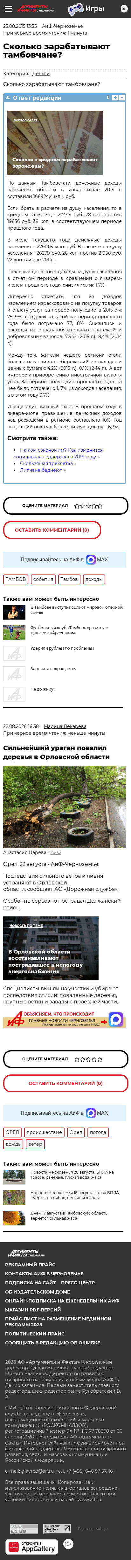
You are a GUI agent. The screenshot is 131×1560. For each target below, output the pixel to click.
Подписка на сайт (30, 1283)
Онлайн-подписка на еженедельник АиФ (62, 1301)
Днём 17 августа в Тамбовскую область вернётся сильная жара (69, 1216)
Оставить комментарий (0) (52, 530)
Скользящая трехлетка (46, 463)
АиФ (56, 852)
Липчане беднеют (41, 470)
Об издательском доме (37, 1292)
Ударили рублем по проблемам (62, 648)
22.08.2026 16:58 (21, 726)
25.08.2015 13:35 (20, 26)
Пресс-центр (78, 1283)
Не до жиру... (43, 689)
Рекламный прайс (30, 1265)
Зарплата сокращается (53, 668)
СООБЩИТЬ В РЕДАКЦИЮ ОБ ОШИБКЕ (52, 1343)
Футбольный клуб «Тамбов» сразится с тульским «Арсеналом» (69, 630)
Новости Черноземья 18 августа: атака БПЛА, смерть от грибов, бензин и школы (75, 1195)
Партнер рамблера (93, 1529)
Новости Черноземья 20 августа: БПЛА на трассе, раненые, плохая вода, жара (72, 1175)
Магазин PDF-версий (33, 1310)
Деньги (41, 73)
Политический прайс (35, 1334)
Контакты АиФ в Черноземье (44, 1274)
